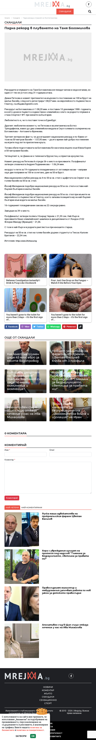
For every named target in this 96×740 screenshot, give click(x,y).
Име (7, 450)
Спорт (48, 703)
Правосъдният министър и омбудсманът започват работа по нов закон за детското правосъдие (66, 590)
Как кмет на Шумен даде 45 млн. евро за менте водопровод (23, 357)
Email (52, 450)
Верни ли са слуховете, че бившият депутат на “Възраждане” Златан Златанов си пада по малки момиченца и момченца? (24, 377)
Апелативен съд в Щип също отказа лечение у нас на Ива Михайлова (23, 412)
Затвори (21, 736)
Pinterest (71, 326)
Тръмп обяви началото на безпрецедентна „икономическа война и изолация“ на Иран (70, 410)
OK (33, 736)
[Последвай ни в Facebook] (89, 4)
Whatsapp (55, 326)
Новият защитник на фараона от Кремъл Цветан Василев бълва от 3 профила (70, 356)
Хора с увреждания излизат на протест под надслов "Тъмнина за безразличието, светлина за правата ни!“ (70, 381)
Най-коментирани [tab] (31, 507)
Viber (27, 326)
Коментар (34, 11)
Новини (17, 11)
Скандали (65, 11)
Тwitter (40, 326)
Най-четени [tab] (12, 507)
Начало (7, 18)
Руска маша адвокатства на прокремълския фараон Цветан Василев (62, 516)
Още (79, 11)
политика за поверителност (30, 730)
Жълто (49, 11)
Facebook (13, 326)
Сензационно (48, 700)
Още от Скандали (19, 337)
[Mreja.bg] (27, 675)
